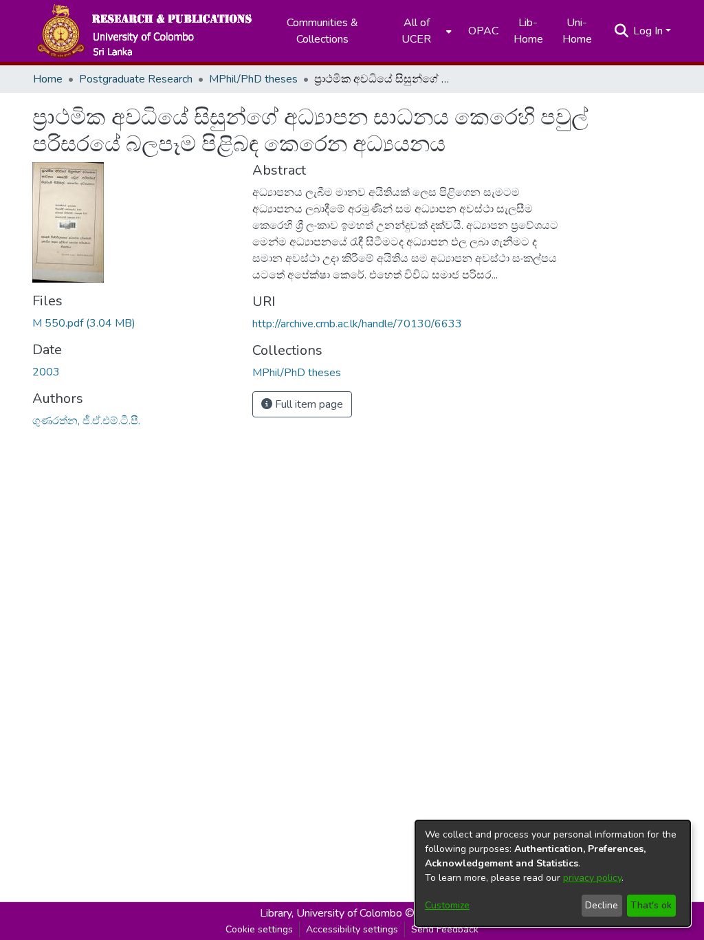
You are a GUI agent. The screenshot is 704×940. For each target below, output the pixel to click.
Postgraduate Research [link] (135, 79)
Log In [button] (649, 31)
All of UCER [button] (416, 31)
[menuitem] (421, 31)
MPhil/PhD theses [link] (253, 79)
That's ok (651, 905)
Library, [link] (277, 913)
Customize (447, 905)
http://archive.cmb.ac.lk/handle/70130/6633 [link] (357, 323)
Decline (601, 905)
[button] (143, 30)
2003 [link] (46, 372)
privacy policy (592, 877)
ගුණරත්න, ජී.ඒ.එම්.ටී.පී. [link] (86, 420)
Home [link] (48, 79)
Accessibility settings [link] (352, 929)
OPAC (483, 31)
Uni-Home (577, 31)
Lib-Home (528, 31)
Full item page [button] (307, 404)
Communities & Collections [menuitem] (322, 31)
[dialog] (552, 873)
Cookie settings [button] (259, 929)
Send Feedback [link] (444, 929)
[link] (83, 323)
